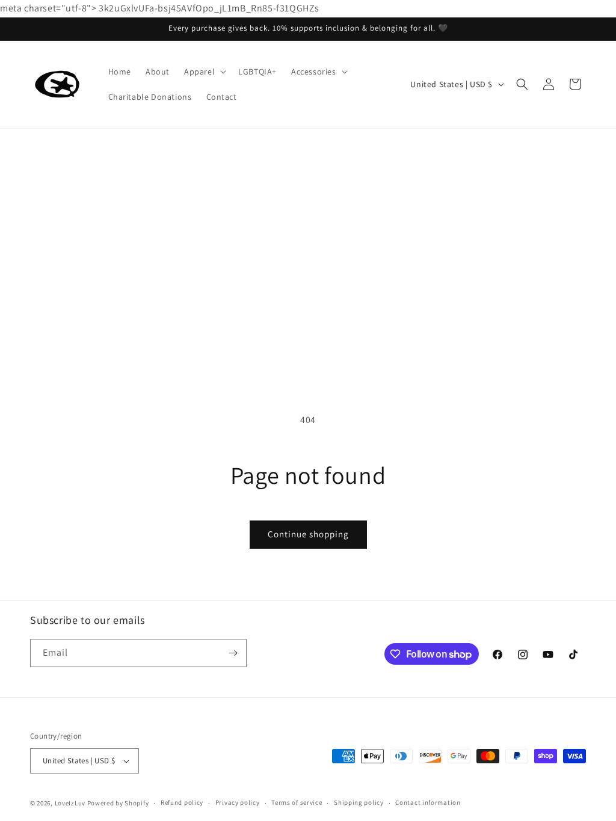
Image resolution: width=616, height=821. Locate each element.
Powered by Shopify (118, 803)
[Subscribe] (233, 653)
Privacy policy (237, 802)
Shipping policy (359, 802)
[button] (204, 71)
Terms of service (296, 802)
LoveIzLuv (70, 803)
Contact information (427, 802)
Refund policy (182, 802)
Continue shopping (308, 534)
